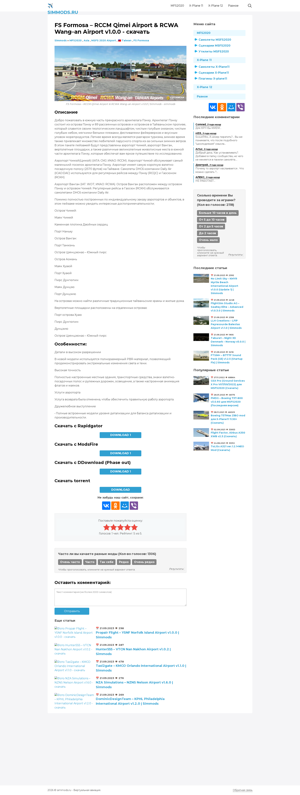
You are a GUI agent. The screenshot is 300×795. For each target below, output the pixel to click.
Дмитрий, (209, 164)
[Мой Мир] (124, 505)
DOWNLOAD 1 (120, 435)
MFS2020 (177, 5)
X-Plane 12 (215, 5)
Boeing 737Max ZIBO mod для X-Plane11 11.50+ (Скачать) (228, 419)
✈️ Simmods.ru (63, 5)
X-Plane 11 (196, 5)
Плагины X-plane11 (213, 78)
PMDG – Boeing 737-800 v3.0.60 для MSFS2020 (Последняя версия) (227, 402)
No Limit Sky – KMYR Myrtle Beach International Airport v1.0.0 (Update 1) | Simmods (224, 286)
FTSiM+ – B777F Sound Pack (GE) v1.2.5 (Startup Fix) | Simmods (227, 359)
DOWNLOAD (120, 489)
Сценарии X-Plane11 (214, 72)
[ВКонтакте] (106, 505)
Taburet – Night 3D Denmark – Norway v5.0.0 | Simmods (228, 341)
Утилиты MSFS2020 (214, 51)
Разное (233, 5)
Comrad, (208, 124)
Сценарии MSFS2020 (214, 45)
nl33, (205, 133)
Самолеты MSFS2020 (215, 39)
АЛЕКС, (207, 177)
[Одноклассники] (115, 505)
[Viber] (134, 505)
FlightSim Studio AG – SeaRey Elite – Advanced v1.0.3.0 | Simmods (227, 307)
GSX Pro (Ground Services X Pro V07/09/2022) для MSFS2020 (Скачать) (228, 384)
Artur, (206, 149)
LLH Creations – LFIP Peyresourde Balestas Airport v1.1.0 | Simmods (226, 324)
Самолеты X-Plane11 (214, 66)
